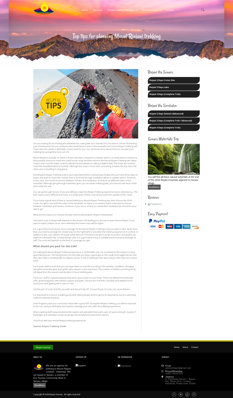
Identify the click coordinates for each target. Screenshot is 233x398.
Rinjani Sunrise (43, 347)
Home (85, 10)
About (185, 347)
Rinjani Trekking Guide (53, 326)
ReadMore (154, 187)
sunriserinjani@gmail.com (178, 368)
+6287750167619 (174, 373)
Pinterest (194, 394)
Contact (170, 10)
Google (187, 394)
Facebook (174, 394)
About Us (97, 10)
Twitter (181, 394)
